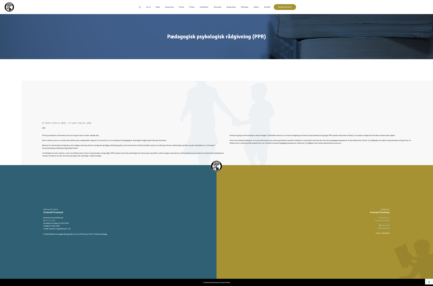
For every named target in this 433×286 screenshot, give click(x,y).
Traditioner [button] (204, 7)
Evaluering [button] (169, 7)
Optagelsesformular (285, 7)
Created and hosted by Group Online (216, 282)
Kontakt (267, 7)
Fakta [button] (158, 7)
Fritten (192, 7)
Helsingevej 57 (384, 218)
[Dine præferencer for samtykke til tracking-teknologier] (429, 282)
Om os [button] (148, 7)
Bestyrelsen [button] (231, 7)
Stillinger (245, 7)
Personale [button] (217, 7)
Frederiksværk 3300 (382, 220)
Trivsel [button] (181, 7)
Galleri (256, 7)
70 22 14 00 (50, 220)
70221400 (386, 225)
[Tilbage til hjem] (9, 7)
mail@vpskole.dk (383, 228)
